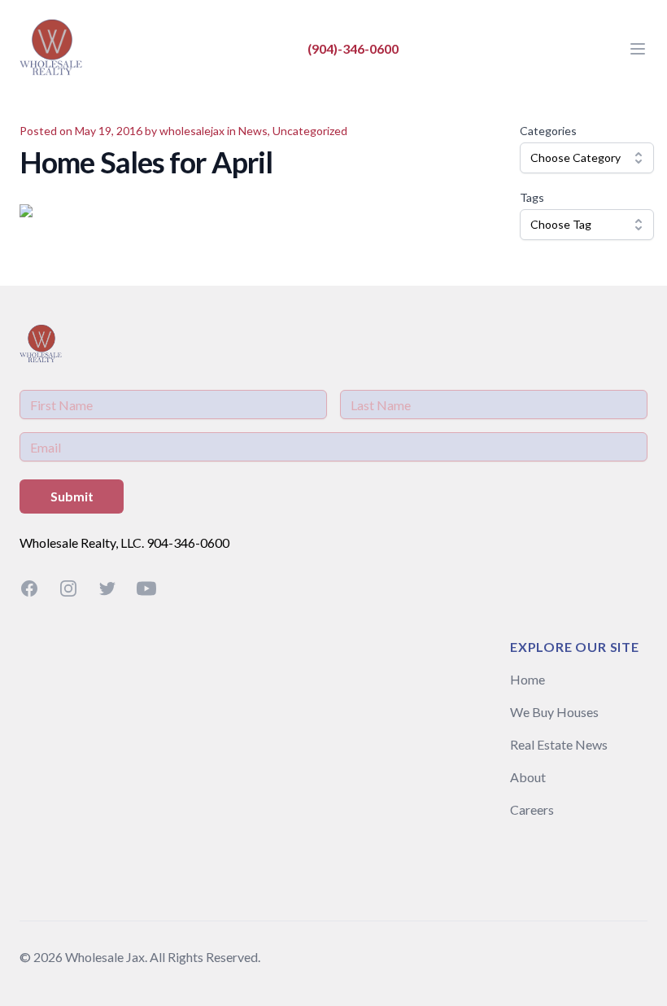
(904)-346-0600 (353, 48)
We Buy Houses (554, 712)
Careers (532, 809)
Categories (548, 131)
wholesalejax (192, 131)
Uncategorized (309, 131)
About (528, 777)
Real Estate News (559, 744)
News (253, 131)
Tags (532, 197)
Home (527, 679)
